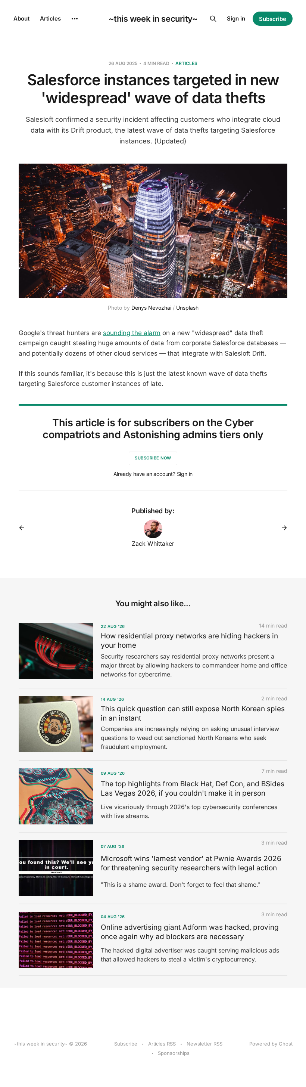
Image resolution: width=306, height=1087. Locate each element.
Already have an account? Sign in (153, 474)
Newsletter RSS (204, 1044)
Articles (50, 18)
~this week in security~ (153, 19)
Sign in (236, 18)
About (21, 18)
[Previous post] (24, 527)
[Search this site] (213, 18)
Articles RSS (162, 1044)
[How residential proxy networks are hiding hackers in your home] (153, 651)
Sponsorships (174, 1053)
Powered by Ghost (271, 1044)
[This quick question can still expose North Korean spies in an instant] (153, 724)
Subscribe (272, 18)
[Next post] (281, 527)
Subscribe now (153, 458)
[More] (74, 18)
